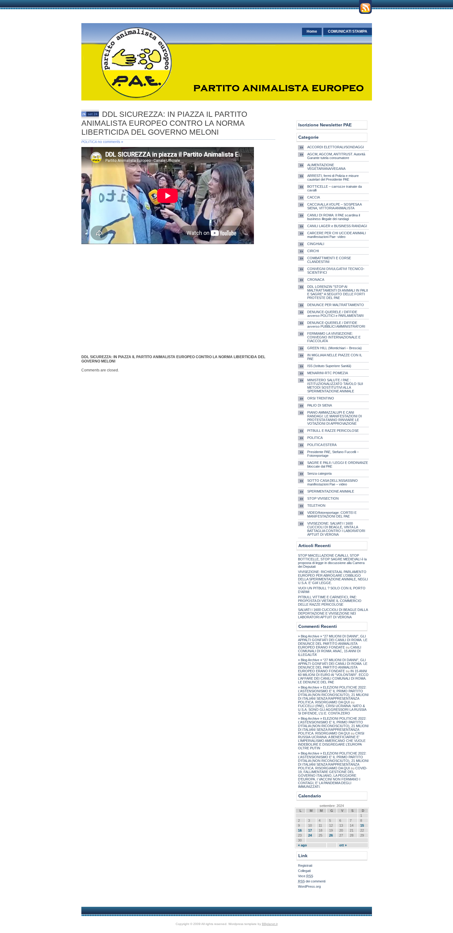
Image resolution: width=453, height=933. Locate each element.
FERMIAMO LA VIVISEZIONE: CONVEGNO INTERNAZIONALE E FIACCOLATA (334, 337)
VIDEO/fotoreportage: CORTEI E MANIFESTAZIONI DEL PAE (332, 514)
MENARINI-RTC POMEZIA (327, 373)
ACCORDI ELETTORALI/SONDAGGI (335, 147)
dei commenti (311, 881)
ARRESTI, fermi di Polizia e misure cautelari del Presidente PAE (333, 177)
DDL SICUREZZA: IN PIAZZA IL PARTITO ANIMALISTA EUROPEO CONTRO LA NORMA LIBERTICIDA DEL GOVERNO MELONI (164, 123)
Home (312, 31)
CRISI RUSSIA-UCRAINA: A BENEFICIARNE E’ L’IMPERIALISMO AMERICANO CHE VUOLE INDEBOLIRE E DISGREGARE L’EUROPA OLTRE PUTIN (331, 740)
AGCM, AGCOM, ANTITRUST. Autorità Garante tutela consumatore (336, 156)
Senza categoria (319, 473)
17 (310, 830)
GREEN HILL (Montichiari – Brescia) (334, 348)
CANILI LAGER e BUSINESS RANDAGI (337, 226)
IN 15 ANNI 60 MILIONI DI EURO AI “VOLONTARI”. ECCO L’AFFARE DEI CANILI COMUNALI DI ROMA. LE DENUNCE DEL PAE (333, 676)
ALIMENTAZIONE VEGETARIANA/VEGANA (326, 166)
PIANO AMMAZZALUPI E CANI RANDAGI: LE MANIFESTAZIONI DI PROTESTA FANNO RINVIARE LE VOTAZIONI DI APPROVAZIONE (334, 418)
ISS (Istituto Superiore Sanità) (329, 366)
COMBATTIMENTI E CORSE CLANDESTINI (329, 260)
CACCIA (313, 197)
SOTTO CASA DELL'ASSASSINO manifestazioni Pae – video (332, 482)
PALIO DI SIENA (319, 405)
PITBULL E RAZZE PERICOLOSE (333, 430)
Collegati (304, 871)
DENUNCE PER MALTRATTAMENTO (335, 305)
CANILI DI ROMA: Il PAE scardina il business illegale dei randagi (333, 217)
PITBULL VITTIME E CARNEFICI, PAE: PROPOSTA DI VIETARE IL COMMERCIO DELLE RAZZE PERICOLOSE (329, 600)
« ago (302, 845)
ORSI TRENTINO (320, 398)
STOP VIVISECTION (323, 498)
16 (300, 830)
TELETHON (316, 505)
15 (362, 825)
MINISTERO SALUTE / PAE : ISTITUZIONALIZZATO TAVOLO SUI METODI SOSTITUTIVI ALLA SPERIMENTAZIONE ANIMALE (335, 385)
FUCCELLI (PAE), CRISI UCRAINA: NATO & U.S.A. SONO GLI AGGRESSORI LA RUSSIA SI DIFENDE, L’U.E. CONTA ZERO (332, 709)
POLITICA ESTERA (322, 445)
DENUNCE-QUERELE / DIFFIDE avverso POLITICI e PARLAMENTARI (335, 313)
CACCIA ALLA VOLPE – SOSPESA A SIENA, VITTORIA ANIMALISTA (334, 206)
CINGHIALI (315, 244)
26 (331, 835)
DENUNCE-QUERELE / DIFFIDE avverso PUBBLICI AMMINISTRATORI (336, 324)
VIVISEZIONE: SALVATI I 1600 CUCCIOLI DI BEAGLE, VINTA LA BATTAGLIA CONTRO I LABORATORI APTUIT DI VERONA (336, 529)
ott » (343, 845)
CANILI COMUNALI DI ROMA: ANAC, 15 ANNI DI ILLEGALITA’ (329, 651)
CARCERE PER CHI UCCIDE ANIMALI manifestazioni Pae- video (336, 235)
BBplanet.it (270, 924)
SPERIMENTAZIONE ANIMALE (330, 491)
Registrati (305, 865)
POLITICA (89, 142)
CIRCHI (313, 251)
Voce (305, 876)
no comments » (110, 142)
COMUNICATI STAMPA (347, 31)
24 (310, 835)
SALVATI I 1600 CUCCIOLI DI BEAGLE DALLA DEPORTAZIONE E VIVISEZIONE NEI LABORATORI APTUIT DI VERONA (333, 613)
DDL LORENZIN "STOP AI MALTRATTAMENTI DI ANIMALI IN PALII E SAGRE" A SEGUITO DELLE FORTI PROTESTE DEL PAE (337, 292)
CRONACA (315, 279)
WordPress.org (309, 886)
